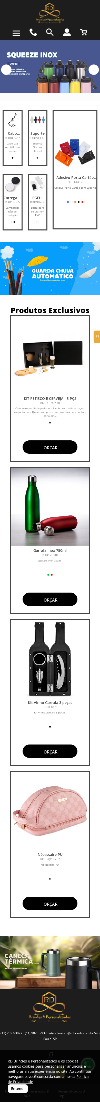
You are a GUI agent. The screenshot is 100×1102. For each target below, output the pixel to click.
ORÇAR (50, 448)
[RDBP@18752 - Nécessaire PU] (50, 811)
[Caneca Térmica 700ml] (50, 962)
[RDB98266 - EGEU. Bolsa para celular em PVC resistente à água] (38, 184)
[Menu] (16, 33)
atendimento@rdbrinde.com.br (71, 1033)
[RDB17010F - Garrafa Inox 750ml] (50, 507)
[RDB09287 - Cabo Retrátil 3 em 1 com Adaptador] (13, 120)
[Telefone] (33, 32)
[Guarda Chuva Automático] (50, 268)
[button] (6, 69)
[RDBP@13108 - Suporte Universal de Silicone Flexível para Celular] (38, 120)
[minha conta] (67, 32)
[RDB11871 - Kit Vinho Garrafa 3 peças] (50, 659)
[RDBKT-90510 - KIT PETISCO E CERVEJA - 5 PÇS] (50, 355)
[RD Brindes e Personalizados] (50, 13)
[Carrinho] (84, 32)
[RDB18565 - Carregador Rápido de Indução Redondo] (13, 184)
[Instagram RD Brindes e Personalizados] (96, 337)
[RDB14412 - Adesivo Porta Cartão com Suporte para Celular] (75, 151)
